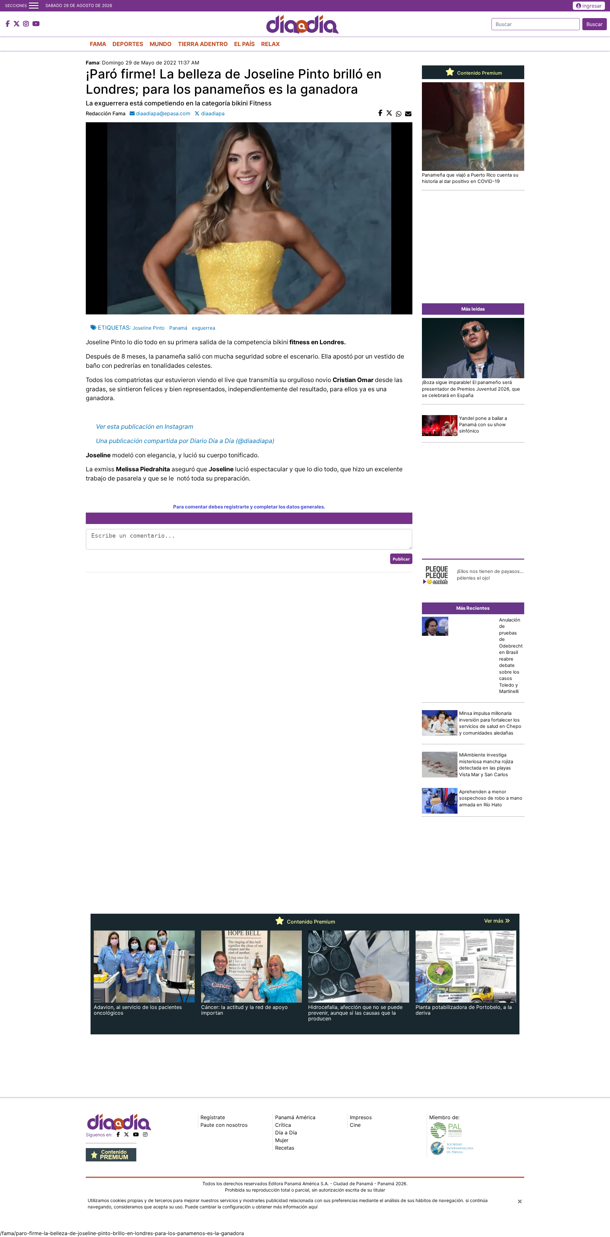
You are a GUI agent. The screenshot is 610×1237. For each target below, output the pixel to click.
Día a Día (286, 1132)
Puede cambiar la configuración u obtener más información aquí (251, 1206)
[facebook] (118, 1134)
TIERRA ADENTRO (203, 44)
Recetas (284, 1148)
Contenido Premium (479, 73)
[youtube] (136, 1134)
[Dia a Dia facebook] (8, 24)
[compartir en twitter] (389, 113)
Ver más (494, 921)
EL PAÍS (244, 44)
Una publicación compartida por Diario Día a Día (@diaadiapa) (185, 441)
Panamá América (295, 1117)
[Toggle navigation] (33, 5)
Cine (355, 1125)
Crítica (283, 1125)
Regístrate (212, 1117)
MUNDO (161, 44)
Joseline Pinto (148, 328)
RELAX (270, 44)
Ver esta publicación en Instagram (144, 426)
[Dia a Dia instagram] (26, 24)
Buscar (594, 24)
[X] (126, 1134)
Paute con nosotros (223, 1125)
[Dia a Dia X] (17, 24)
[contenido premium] (111, 1154)
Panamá (178, 328)
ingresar (592, 6)
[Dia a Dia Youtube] (36, 24)
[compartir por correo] (408, 113)
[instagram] (145, 1134)
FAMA (98, 44)
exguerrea (203, 328)
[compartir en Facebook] (380, 113)
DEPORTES (127, 44)
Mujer (281, 1140)
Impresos (361, 1117)
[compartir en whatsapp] (398, 113)
